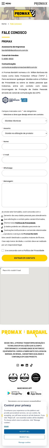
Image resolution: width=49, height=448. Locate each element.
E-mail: (6, 155)
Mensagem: (8, 181)
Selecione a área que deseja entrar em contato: (23, 114)
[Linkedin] (2, 224)
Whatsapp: (8, 168)
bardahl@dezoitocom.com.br (15, 50)
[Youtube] (2, 220)
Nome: (6, 141)
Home (4, 24)
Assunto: (7, 128)
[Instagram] (2, 216)
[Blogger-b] (2, 231)
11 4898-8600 (7, 58)
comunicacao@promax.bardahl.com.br (19, 67)
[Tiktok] (2, 227)
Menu (8, 3)
